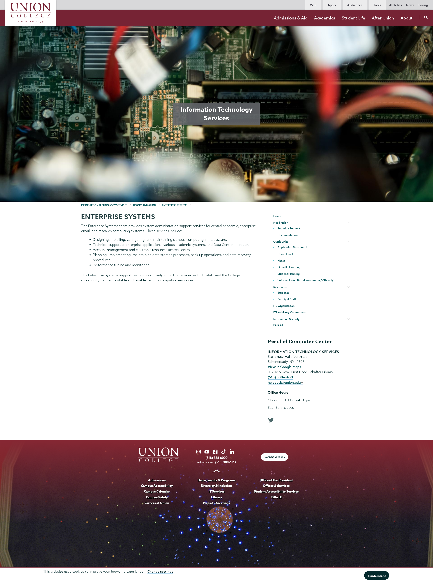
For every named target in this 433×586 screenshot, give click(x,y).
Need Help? (280, 222)
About (407, 17)
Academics (324, 17)
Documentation (288, 235)
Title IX (276, 497)
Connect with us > (275, 457)
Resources (280, 287)
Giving (423, 5)
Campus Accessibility (157, 486)
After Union (383, 17)
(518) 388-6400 (280, 377)
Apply (332, 5)
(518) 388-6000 (216, 458)
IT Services (216, 491)
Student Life (353, 17)
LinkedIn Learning (289, 267)
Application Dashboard (292, 247)
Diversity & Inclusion (216, 486)
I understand (377, 576)
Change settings (160, 571)
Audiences (354, 5)
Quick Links (280, 241)
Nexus (282, 260)
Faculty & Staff (287, 299)
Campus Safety (157, 497)
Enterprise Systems (174, 205)
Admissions (157, 480)
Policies (278, 324)
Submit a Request (289, 228)
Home (277, 216)
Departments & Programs (216, 480)
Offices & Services (276, 486)
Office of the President (276, 480)
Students (283, 292)
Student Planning (289, 273)
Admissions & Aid (290, 17)
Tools (377, 5)
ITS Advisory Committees (289, 312)
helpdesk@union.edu (284, 382)
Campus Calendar (157, 491)
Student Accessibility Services (276, 491)
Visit (313, 5)
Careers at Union (156, 503)
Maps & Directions (216, 503)
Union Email (285, 254)
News (410, 5)
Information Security (286, 319)
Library (216, 497)
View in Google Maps (284, 367)
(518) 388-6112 (225, 462)
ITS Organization (144, 205)
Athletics (395, 5)
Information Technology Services (104, 205)
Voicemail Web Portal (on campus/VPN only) (306, 280)
